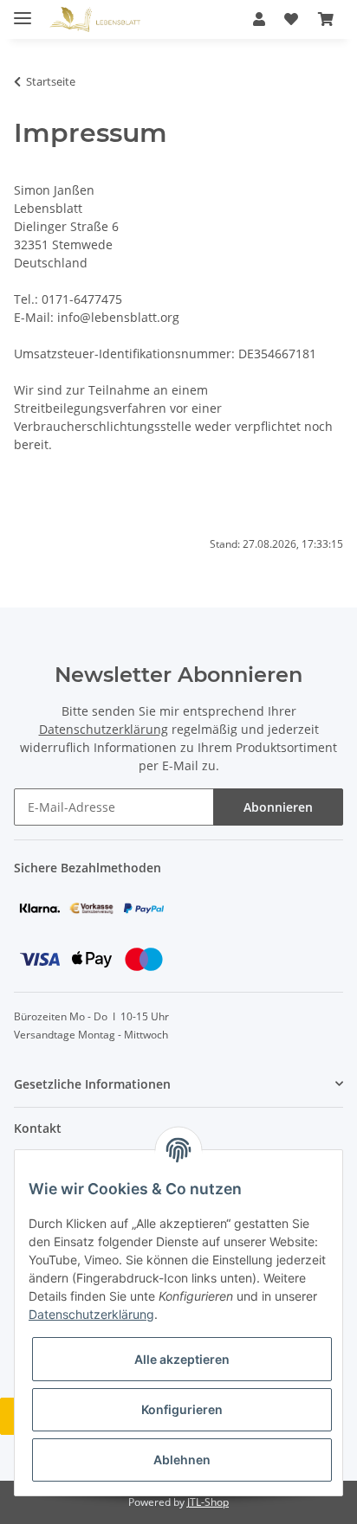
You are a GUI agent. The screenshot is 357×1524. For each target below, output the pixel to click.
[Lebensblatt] (95, 19)
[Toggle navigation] (22, 11)
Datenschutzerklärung (103, 729)
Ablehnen (182, 1459)
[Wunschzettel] (291, 19)
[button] (259, 19)
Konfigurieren (182, 1409)
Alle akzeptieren (182, 1359)
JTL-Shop (208, 1502)
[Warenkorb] (325, 19)
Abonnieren (278, 807)
